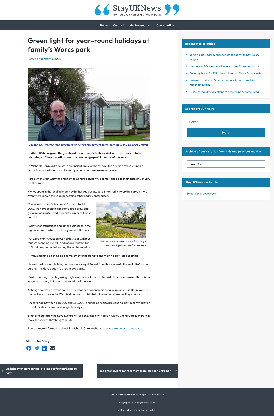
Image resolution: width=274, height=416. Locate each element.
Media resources (140, 25)
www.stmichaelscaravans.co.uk (125, 328)
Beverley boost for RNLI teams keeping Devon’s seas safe (226, 73)
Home (104, 25)
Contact (118, 25)
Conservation (165, 25)
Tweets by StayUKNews (202, 193)
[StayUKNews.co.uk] (137, 10)
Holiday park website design (130, 410)
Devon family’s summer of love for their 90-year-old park (225, 66)
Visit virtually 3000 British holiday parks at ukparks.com (137, 394)
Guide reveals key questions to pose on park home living (224, 92)
